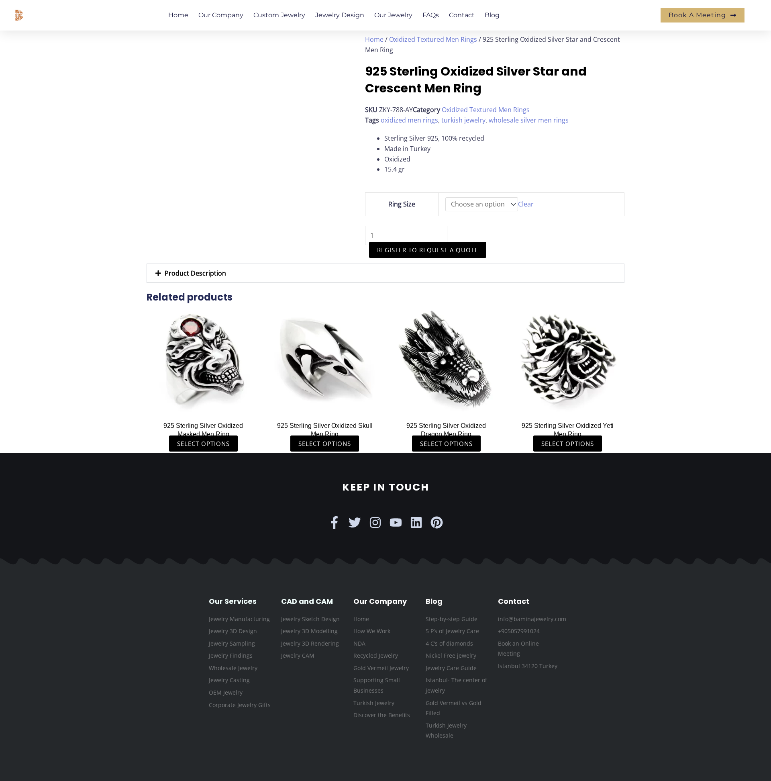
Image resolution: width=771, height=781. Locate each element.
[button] (385, 273)
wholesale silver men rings (529, 120)
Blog (492, 15)
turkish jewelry (463, 120)
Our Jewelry (393, 15)
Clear (526, 204)
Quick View (203, 408)
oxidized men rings (409, 120)
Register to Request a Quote (427, 250)
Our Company (220, 15)
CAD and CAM (307, 601)
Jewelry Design (339, 15)
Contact (462, 15)
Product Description (195, 273)
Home (178, 15)
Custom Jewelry (279, 15)
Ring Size (401, 204)
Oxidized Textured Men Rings (433, 39)
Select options (203, 444)
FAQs (430, 15)
